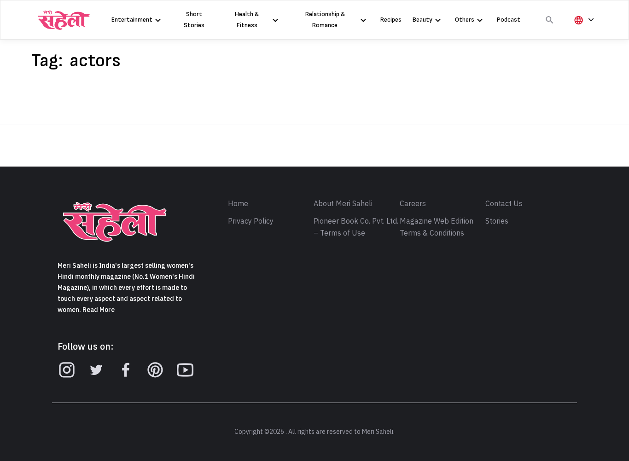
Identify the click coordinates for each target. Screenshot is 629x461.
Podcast (508, 19)
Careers (413, 203)
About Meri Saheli (343, 203)
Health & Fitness (247, 19)
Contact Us (504, 203)
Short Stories (194, 19)
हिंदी (582, 35)
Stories (496, 221)
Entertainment (131, 19)
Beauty (422, 19)
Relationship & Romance (325, 19)
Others (464, 19)
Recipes (391, 19)
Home (238, 203)
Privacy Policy (251, 221)
